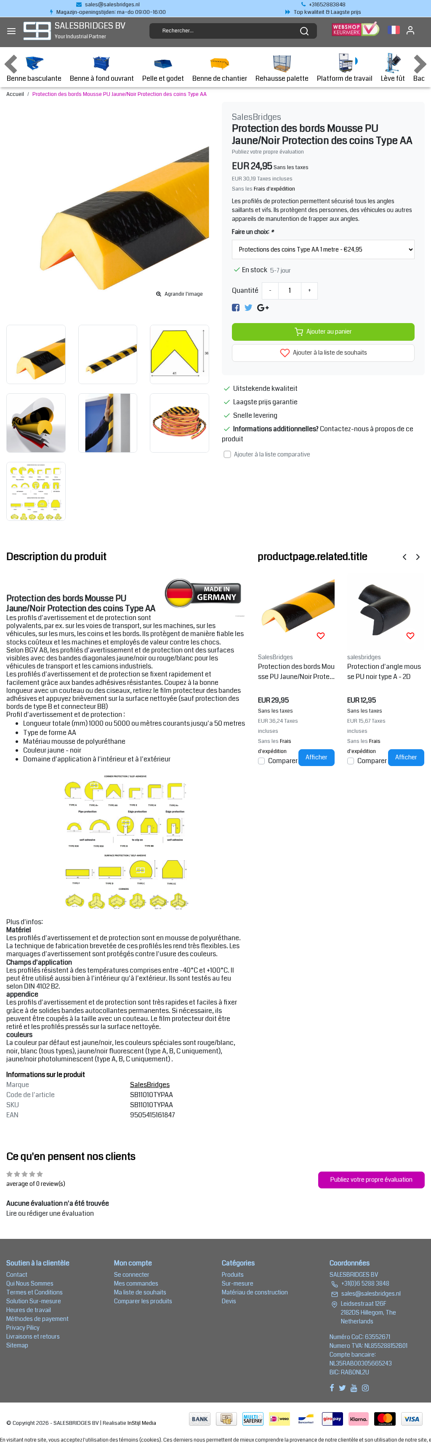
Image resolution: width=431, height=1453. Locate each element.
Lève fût (393, 78)
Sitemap (17, 1345)
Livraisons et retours (33, 1336)
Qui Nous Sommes (29, 1283)
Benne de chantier (219, 78)
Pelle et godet (163, 78)
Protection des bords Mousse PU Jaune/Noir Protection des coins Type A (296, 672)
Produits (233, 1274)
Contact (16, 1274)
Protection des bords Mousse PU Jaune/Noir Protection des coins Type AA (119, 94)
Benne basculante (34, 78)
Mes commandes (136, 1283)
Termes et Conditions (34, 1292)
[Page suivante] (418, 556)
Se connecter (131, 1274)
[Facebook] (235, 308)
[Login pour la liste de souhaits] (320, 635)
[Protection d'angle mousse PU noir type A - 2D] (385, 611)
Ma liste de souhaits (140, 1292)
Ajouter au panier (329, 331)
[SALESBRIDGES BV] (37, 31)
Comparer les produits (143, 1301)
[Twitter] (248, 308)
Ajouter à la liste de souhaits (329, 352)
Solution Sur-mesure (33, 1301)
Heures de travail (28, 1310)
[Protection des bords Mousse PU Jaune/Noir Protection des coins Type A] (296, 611)
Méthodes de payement (37, 1319)
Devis (229, 1301)
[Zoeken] (304, 31)
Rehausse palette (282, 78)
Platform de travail (344, 78)
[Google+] (263, 308)
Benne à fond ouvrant (102, 78)
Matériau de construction (255, 1292)
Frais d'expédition (274, 189)
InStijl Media (141, 1423)
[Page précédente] (404, 556)
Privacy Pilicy (23, 1327)
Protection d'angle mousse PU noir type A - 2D (384, 671)
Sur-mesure (237, 1283)
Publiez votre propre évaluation (268, 152)
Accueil (15, 94)
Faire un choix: (253, 232)
